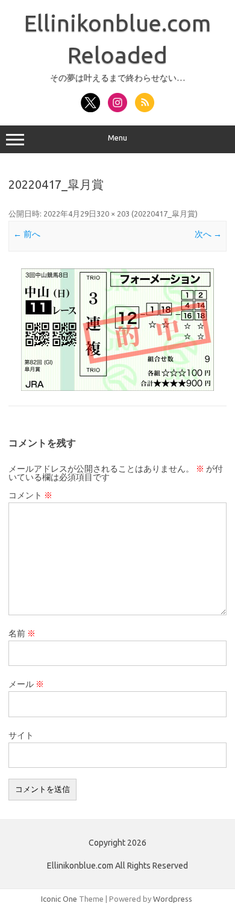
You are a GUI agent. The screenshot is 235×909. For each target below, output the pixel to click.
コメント (30, 495)
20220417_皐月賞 (164, 213)
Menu (117, 137)
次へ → (208, 234)
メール (26, 684)
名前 (22, 633)
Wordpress (172, 899)
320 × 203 (113, 213)
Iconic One (59, 899)
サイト (21, 735)
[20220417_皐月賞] (117, 329)
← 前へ (26, 234)
